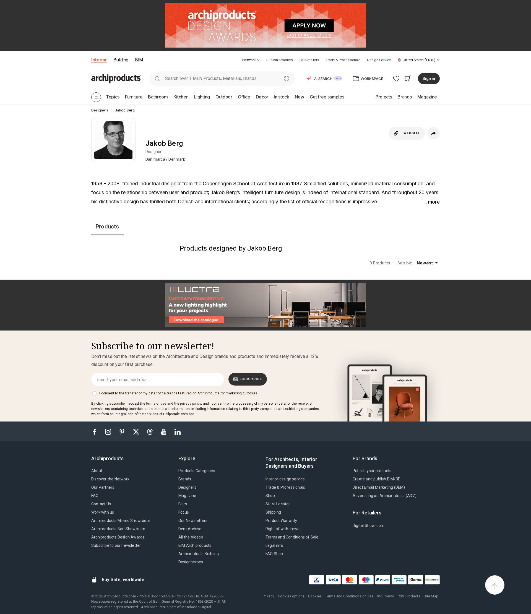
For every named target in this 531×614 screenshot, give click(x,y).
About (96, 471)
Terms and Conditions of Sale (292, 537)
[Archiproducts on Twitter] (137, 431)
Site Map (431, 596)
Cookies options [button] (291, 596)
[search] (157, 78)
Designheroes (190, 562)
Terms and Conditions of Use (349, 596)
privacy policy (190, 403)
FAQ (95, 495)
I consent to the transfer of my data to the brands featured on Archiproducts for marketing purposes (178, 393)
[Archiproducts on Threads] (150, 431)
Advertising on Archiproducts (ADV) (385, 495)
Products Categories (196, 471)
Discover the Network (110, 479)
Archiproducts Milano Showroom (120, 520)
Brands (184, 479)
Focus (183, 512)
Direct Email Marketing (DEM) (379, 487)
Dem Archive (189, 529)
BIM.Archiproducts (194, 545)
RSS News (385, 596)
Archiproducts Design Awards (117, 537)
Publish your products (372, 471)
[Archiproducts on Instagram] (109, 431)
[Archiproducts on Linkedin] (177, 431)
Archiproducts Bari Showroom (118, 529)
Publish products (279, 60)
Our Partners (102, 487)
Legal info (274, 545)
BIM (139, 60)
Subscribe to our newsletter (116, 545)
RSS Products (409, 596)
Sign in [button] (429, 78)
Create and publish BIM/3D (376, 479)
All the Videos (190, 537)
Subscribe (251, 379)
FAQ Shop (274, 553)
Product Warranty (281, 520)
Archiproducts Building (198, 553)
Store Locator (278, 504)
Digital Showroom (368, 525)
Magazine (187, 495)
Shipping (273, 512)
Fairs (182, 504)
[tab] (258, 60)
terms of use (156, 403)
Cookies (315, 596)
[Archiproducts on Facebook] (96, 431)
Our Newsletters (192, 520)
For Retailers (309, 60)
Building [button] (120, 60)
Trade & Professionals (343, 60)
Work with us (102, 512)
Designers (187, 487)
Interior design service (285, 479)
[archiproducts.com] (116, 78)
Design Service (379, 60)
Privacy (268, 596)
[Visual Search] (286, 78)
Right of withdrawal (283, 529)
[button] (251, 60)
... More (431, 202)
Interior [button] (99, 60)
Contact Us (101, 504)
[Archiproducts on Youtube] (164, 431)
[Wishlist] (396, 78)
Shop (270, 495)
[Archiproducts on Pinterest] (122, 431)
